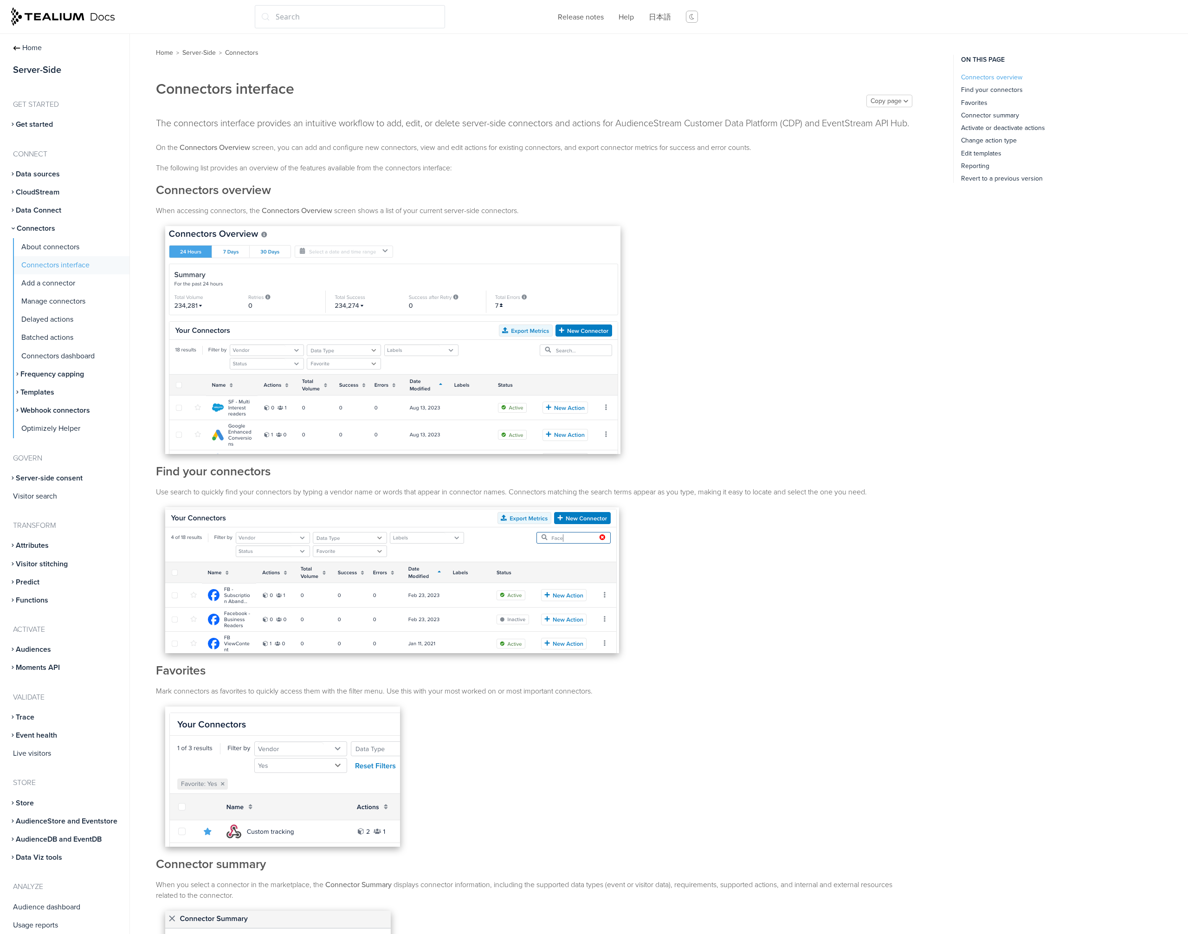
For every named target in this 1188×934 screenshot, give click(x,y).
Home (32, 47)
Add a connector (48, 283)
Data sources (38, 174)
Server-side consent (49, 478)
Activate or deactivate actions (1003, 128)
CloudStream (37, 192)
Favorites (974, 103)
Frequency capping (52, 374)
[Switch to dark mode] (692, 17)
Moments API (38, 667)
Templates (37, 392)
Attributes (32, 545)
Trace (25, 717)
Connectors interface (55, 265)
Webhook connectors (55, 410)
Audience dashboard (46, 907)
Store (25, 803)
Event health (36, 735)
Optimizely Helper (50, 428)
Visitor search (35, 496)
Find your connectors (992, 90)
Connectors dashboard (58, 356)
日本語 (660, 17)
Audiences (33, 649)
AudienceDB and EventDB (59, 839)
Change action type (989, 140)
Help (626, 17)
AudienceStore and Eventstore (66, 821)
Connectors (36, 228)
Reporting (975, 166)
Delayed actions (47, 319)
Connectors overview (991, 77)
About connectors (50, 247)
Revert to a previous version (1002, 178)
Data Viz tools (39, 857)
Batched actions (47, 337)
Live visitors (32, 753)
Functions (32, 600)
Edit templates (981, 153)
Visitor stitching (42, 564)
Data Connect (38, 210)
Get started (34, 124)
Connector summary (990, 115)
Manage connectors (53, 301)
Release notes (581, 17)
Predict (27, 582)
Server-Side (199, 53)
